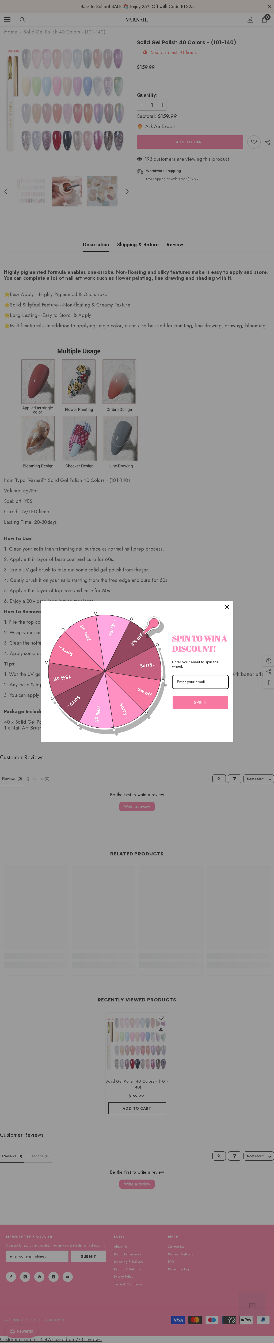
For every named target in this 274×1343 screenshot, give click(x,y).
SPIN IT (200, 702)
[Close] (226, 607)
